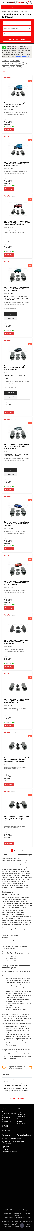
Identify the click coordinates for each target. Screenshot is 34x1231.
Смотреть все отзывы (17, 1098)
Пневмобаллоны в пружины (7, 1122)
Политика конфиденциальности (9, 1150)
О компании (21, 1114)
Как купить (20, 1112)
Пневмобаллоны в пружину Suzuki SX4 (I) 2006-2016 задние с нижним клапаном (16, 523)
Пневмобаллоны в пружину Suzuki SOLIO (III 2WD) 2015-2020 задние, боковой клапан (16, 642)
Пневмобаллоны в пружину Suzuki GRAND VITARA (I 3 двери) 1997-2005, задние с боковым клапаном (17, 223)
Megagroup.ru (8, 1226)
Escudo (5, 60)
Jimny (19, 63)
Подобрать (17, 39)
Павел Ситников (25, 1226)
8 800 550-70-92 (10, 1138)
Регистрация (21, 1123)
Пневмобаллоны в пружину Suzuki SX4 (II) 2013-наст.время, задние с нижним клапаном (16, 582)
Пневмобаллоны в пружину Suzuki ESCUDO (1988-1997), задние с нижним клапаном (16, 288)
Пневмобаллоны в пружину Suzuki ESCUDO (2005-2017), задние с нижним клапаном (16, 446)
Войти (19, 1138)
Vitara (19, 66)
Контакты (20, 1119)
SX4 (25, 63)
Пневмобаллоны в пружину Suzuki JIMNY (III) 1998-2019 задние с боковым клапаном (16, 104)
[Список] (4, 71)
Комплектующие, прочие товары (7, 1129)
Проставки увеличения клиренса (9, 1112)
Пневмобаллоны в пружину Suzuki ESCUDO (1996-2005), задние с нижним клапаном (16, 367)
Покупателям (21, 1116)
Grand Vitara (15, 60)
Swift (12, 66)
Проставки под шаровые (6, 1126)
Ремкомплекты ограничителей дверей (7, 1117)
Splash (5, 66)
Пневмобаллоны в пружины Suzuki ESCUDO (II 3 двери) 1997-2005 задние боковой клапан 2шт (16, 759)
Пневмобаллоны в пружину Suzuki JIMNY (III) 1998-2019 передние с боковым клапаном (16, 163)
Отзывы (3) (13, 77)
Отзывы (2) (13, 137)
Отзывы (19, 1121)
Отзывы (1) (13, 262)
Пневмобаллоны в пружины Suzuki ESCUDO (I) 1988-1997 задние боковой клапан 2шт (16, 700)
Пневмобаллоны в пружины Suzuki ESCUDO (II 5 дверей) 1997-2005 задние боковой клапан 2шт (16, 818)
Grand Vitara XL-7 (8, 63)
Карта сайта (6, 1147)
